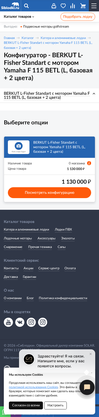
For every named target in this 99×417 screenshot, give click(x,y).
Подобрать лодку (77, 16)
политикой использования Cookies (33, 387)
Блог (30, 298)
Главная (9, 38)
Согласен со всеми (26, 405)
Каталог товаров (17, 16)
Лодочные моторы (18, 238)
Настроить (55, 405)
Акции (28, 268)
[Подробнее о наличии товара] (89, 163)
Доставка (11, 277)
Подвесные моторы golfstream (46, 26)
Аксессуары (46, 238)
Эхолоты (68, 238)
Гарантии (29, 277)
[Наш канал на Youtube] (8, 322)
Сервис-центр (48, 268)
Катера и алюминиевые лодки (63, 38)
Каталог (28, 38)
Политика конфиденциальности (63, 298)
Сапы (61, 247)
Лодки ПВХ (63, 229)
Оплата (70, 268)
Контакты (11, 268)
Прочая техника (40, 247)
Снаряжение (13, 247)
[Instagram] (31, 322)
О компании (13, 298)
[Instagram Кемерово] (42, 322)
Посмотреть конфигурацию (49, 193)
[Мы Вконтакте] (19, 322)
